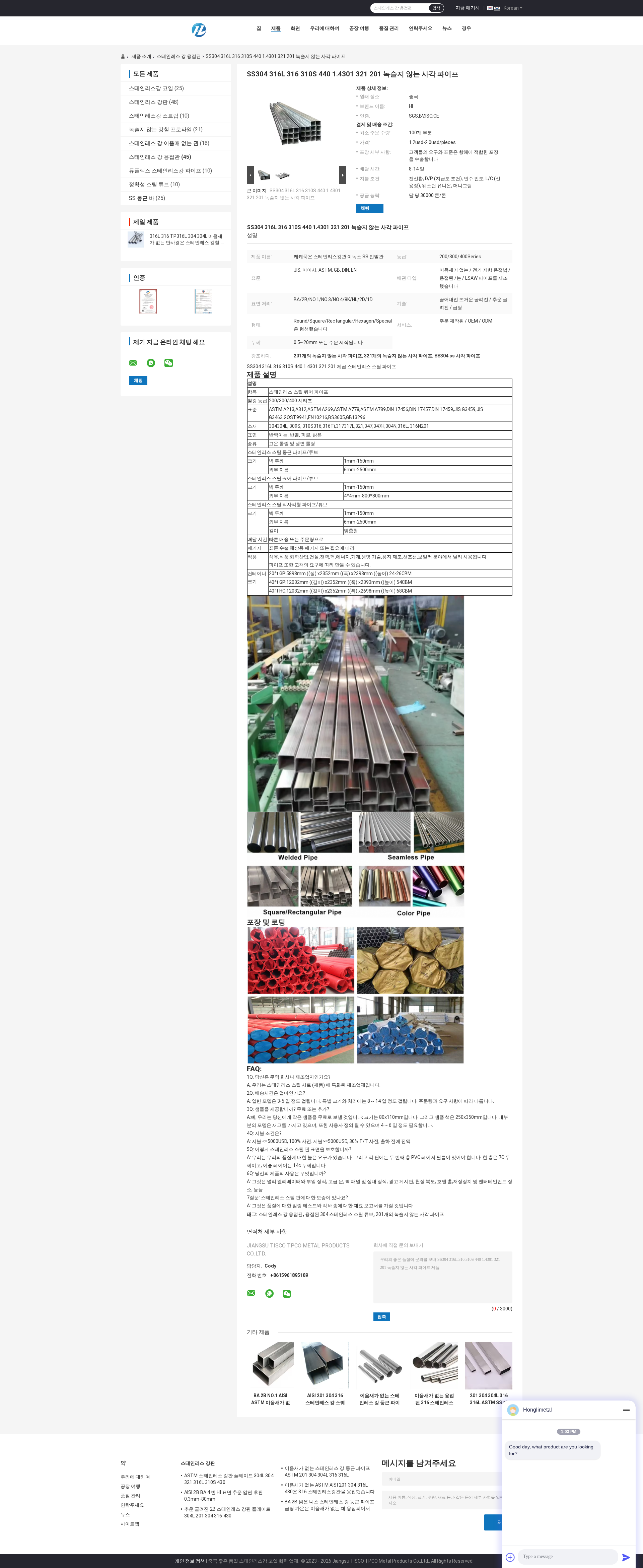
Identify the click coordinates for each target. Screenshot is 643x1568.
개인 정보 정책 (190, 1561)
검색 (436, 8)
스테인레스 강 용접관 (179, 56)
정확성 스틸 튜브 (149, 184)
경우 (466, 28)
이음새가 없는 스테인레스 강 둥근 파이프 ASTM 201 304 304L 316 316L (379, 1399)
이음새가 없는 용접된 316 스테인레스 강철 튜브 (434, 1399)
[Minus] (626, 1410)
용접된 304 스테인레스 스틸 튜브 (339, 1214)
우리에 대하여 (324, 28)
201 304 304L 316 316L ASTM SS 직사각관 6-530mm (489, 1399)
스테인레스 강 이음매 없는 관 (164, 143)
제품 (276, 28)
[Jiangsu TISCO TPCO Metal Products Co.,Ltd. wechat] (172, 363)
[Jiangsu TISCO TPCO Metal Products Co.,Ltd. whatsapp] (155, 363)
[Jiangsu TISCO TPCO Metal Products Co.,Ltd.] (198, 30)
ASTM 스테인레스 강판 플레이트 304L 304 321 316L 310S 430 (229, 1479)
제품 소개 (141, 56)
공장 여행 (359, 28)
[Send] (626, 1557)
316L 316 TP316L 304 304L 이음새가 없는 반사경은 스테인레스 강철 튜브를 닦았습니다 (187, 242)
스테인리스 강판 (148, 102)
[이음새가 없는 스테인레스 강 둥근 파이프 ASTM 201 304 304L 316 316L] (379, 1365)
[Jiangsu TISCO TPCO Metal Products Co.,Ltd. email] (137, 363)
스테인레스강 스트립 (153, 116)
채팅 (365, 208)
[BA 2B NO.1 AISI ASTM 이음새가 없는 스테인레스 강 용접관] (270, 1365)
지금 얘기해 (467, 7)
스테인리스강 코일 (151, 88)
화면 (295, 28)
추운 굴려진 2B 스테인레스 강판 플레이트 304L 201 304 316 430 (227, 1512)
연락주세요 (420, 28)
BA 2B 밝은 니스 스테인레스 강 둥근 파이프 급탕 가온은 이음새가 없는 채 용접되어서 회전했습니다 (330, 1506)
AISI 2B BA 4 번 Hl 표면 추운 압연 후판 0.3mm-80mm (223, 1496)
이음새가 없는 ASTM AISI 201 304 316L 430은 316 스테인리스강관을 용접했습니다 (330, 1488)
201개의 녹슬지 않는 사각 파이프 (410, 1214)
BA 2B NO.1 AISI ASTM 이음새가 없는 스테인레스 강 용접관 (270, 1399)
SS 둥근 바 (141, 198)
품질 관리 (389, 28)
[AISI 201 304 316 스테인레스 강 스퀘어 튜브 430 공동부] (325, 1365)
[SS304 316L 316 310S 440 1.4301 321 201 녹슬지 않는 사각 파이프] (294, 124)
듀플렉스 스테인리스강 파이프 (165, 170)
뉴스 (447, 28)
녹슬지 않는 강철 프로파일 (160, 129)
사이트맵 (130, 1523)
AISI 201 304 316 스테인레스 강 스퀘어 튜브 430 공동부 (325, 1399)
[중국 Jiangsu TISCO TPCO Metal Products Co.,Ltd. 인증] (148, 301)
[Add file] (510, 1557)
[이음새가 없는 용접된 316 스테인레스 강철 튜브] (434, 1365)
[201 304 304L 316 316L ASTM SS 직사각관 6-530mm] (488, 1365)
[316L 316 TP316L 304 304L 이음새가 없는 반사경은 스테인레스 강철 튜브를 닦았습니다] (136, 239)
